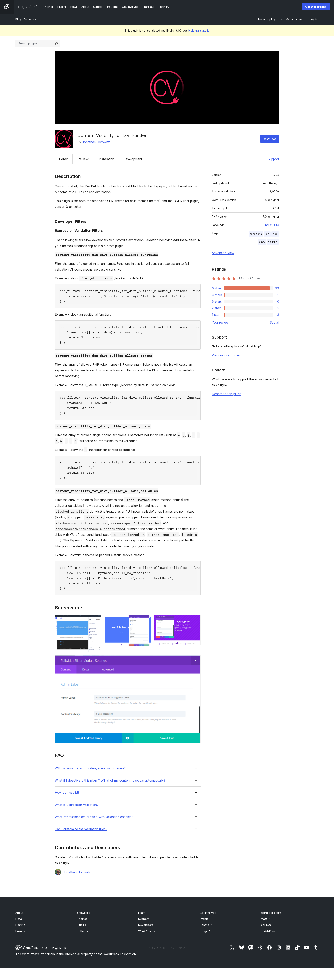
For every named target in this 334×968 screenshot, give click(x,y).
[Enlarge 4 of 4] (195, 660)
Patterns (82, 931)
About (19, 912)
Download (270, 138)
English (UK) (59, 948)
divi (267, 233)
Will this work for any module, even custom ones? (90, 768)
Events (204, 918)
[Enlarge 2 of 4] (146, 620)
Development (132, 159)
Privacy (20, 931)
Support (273, 159)
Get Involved (208, 912)
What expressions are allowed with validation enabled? (94, 817)
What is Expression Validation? (76, 805)
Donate (206, 924)
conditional (256, 233)
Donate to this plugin (226, 394)
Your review (220, 322)
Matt (265, 918)
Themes (82, 918)
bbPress (268, 924)
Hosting (20, 924)
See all (274, 322)
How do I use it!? (67, 792)
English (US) (271, 224)
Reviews (84, 159)
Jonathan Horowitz (96, 142)
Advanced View (223, 253)
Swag (205, 931)
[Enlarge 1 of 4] (96, 620)
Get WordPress (315, 6)
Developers (145, 924)
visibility (273, 241)
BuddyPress (270, 931)
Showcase (83, 912)
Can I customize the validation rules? (81, 829)
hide (275, 233)
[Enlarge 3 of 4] (195, 620)
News (19, 918)
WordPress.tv (148, 931)
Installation (106, 159)
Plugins (81, 924)
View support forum (226, 355)
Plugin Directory (25, 19)
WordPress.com (272, 912)
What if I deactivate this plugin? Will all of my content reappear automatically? (110, 780)
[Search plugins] (56, 43)
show (262, 241)
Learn (141, 912)
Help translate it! (199, 30)
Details (64, 159)
